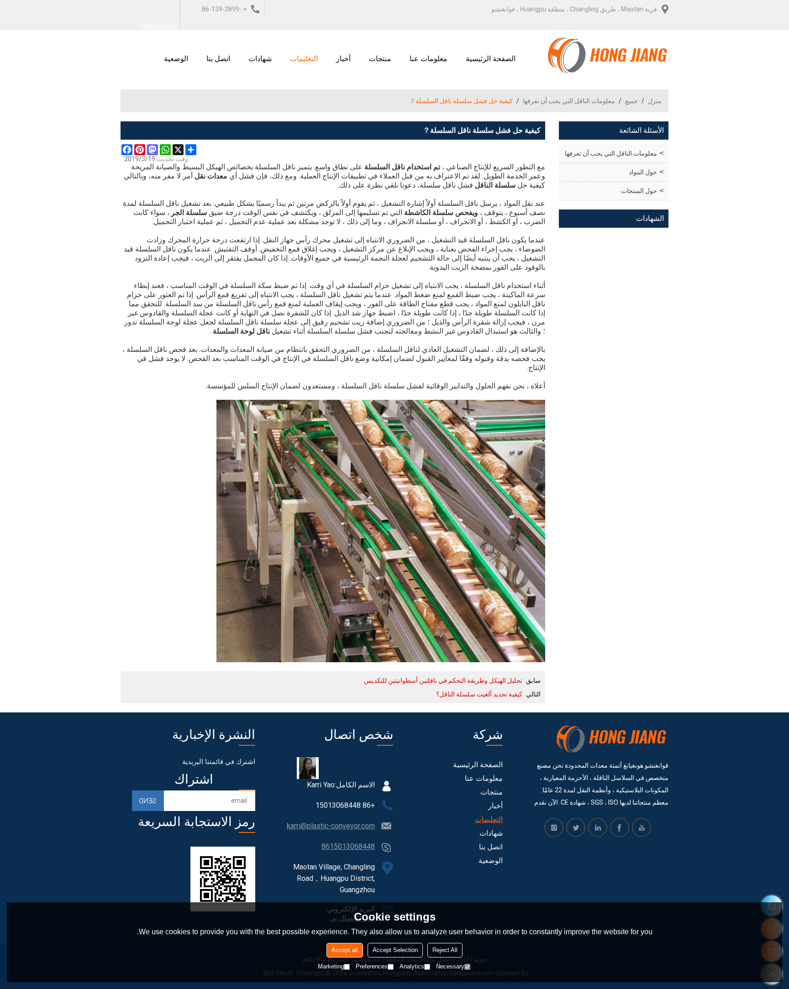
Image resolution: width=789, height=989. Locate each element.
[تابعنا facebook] (619, 827)
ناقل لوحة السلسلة (241, 331)
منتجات (380, 58)
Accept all (344, 950)
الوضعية (176, 58)
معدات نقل (211, 176)
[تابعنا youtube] (641, 827)
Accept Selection (395, 950)
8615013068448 (348, 846)
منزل (655, 101)
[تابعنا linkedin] (597, 827)
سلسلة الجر (189, 212)
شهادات (260, 58)
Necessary (450, 966)
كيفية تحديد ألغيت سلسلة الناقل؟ (479, 694)
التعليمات (304, 58)
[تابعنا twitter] (575, 827)
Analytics (412, 966)
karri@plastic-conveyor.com (331, 826)
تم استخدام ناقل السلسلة (402, 166)
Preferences (372, 966)
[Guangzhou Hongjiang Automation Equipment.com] (607, 55)
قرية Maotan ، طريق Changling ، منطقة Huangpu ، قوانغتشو (574, 9)
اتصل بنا (218, 58)
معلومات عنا (428, 58)
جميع (631, 101)
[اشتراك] (148, 800)
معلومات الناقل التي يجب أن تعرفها (569, 101)
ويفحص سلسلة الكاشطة (441, 212)
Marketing (331, 966)
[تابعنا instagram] (553, 827)
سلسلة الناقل (495, 185)
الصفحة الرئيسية (490, 58)
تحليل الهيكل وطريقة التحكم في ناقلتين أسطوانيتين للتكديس (443, 680)
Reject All (445, 950)
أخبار (343, 58)
